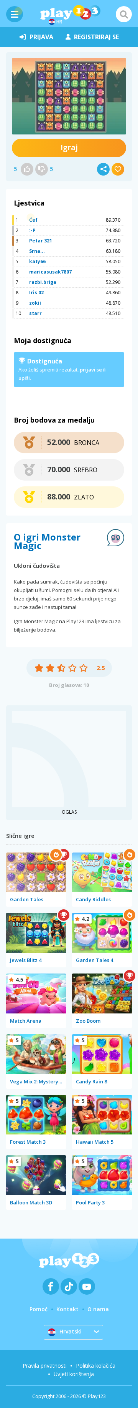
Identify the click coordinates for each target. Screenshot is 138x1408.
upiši (24, 378)
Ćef (33, 220)
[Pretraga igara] (124, 14)
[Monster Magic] (69, 96)
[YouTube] (87, 1286)
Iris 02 (36, 292)
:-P (32, 230)
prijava (41, 37)
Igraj (69, 147)
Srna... (37, 251)
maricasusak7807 (50, 272)
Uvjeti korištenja (74, 1374)
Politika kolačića (95, 1365)
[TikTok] (69, 1286)
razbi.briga (42, 282)
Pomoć (39, 1309)
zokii (35, 303)
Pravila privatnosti (45, 1365)
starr (35, 313)
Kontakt (67, 1309)
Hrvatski (70, 1331)
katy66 (37, 261)
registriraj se (96, 37)
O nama (98, 1309)
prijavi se (91, 369)
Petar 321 (40, 240)
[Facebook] (51, 1286)
